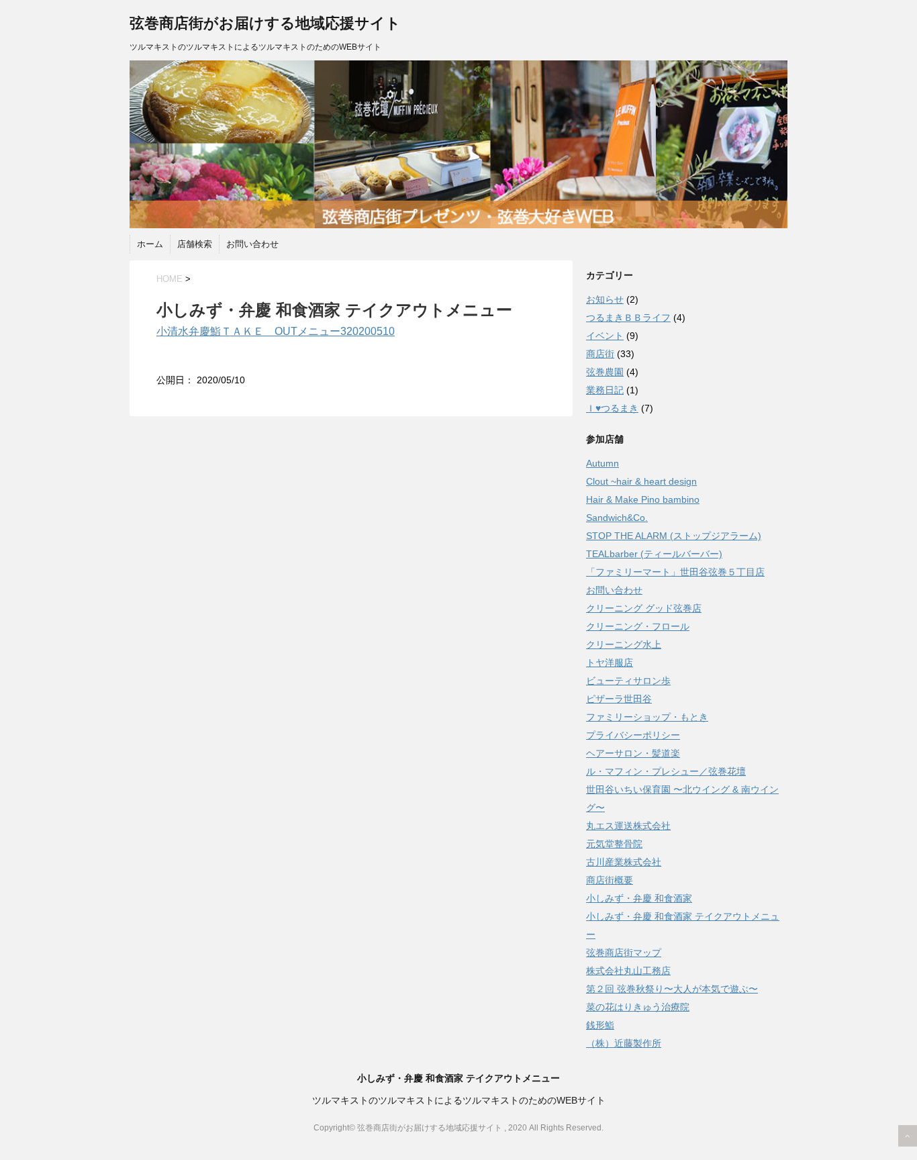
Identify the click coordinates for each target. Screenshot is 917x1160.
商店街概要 (609, 880)
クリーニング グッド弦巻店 (644, 608)
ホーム (150, 244)
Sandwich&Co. (617, 517)
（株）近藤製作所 (623, 1043)
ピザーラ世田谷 (619, 698)
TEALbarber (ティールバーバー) (654, 553)
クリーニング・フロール (637, 626)
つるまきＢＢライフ (628, 317)
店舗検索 (194, 244)
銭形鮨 (600, 1025)
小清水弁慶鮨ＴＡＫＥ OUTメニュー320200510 (275, 331)
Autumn (602, 463)
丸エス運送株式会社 (628, 825)
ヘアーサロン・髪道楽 (633, 753)
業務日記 (605, 390)
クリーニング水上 (623, 644)
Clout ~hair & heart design (641, 481)
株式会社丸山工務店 (628, 970)
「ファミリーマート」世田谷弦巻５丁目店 (675, 572)
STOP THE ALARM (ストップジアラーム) (673, 535)
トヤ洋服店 (609, 662)
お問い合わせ (252, 244)
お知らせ (605, 299)
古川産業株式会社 (623, 862)
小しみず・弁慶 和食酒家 (639, 898)
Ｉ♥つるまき (612, 408)
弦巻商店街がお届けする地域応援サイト (265, 23)
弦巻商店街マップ (623, 952)
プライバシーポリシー (633, 735)
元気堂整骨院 (614, 843)
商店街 (600, 353)
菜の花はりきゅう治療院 (637, 1007)
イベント (605, 335)
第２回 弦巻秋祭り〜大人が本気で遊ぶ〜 (672, 988)
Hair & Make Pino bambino (642, 499)
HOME (169, 279)
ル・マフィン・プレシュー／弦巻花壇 (666, 771)
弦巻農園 (605, 372)
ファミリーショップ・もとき (647, 717)
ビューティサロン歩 (628, 680)
